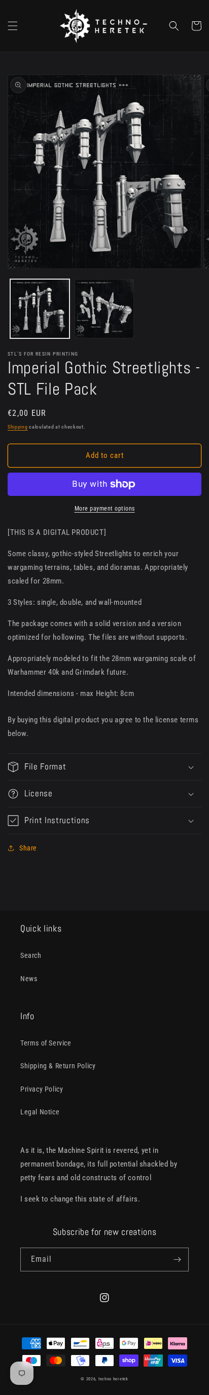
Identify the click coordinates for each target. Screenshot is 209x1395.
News (28, 979)
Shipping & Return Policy (57, 1066)
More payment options (105, 508)
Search (31, 955)
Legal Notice (39, 1112)
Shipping (18, 427)
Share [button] (28, 848)
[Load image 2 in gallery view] (104, 308)
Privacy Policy (41, 1089)
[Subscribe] (177, 1259)
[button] (13, 26)
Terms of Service (46, 1043)
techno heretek (113, 1378)
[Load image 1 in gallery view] (39, 308)
